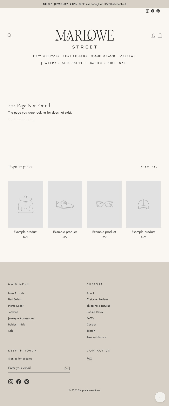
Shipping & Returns (98, 306)
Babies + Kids (103, 63)
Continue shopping (21, 119)
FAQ (89, 358)
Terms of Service (96, 337)
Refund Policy (95, 312)
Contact (91, 324)
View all (149, 167)
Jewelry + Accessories (64, 63)
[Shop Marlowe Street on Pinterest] (26, 381)
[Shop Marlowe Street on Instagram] (10, 381)
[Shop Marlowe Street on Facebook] (18, 381)
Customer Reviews (97, 299)
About (90, 293)
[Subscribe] (67, 368)
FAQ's (90, 318)
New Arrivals (46, 56)
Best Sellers (75, 56)
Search (91, 331)
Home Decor (103, 56)
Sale (123, 63)
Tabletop (127, 56)
